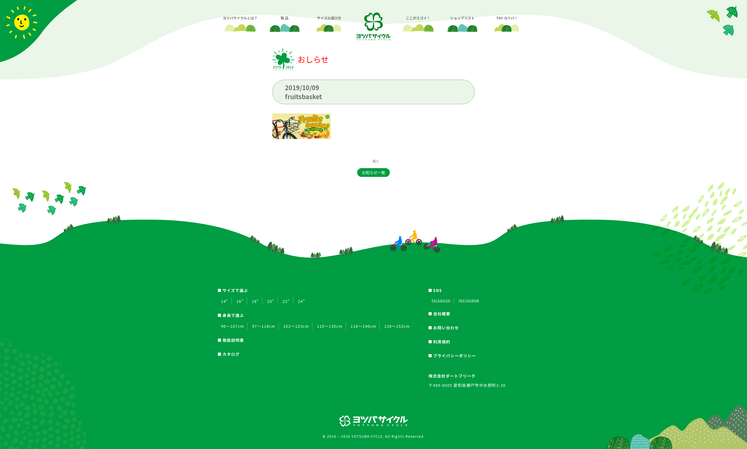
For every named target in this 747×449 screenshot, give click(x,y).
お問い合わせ (446, 327)
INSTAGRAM (469, 300)
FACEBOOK (441, 300)
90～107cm (232, 326)
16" (240, 301)
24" (301, 301)
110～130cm (330, 326)
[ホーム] (373, 23)
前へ (376, 160)
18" (255, 301)
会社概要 (441, 313)
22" (286, 301)
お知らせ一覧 (373, 172)
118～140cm (363, 326)
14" (224, 301)
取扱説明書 (233, 340)
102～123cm (296, 326)
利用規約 (441, 341)
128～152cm (397, 326)
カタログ (231, 354)
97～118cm (263, 326)
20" (270, 301)
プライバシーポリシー (454, 355)
